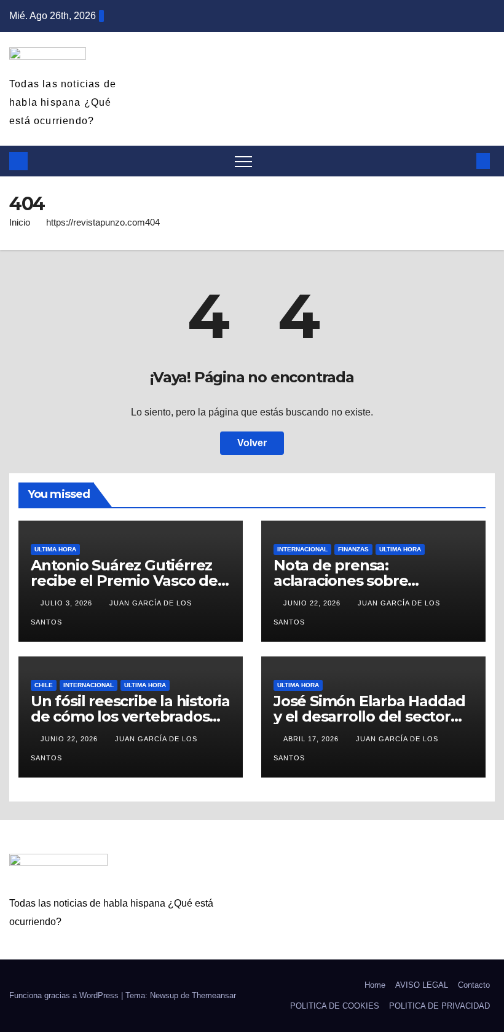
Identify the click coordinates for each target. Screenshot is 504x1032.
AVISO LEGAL (421, 985)
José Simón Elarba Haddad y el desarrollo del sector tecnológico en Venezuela (369, 716)
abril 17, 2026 (312, 738)
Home (374, 985)
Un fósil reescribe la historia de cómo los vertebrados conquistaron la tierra (130, 716)
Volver (252, 443)
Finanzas (353, 549)
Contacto (474, 985)
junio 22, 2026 (313, 603)
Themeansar (214, 995)
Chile (43, 685)
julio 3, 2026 (68, 603)
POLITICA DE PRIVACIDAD (439, 1005)
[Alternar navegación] (243, 161)
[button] (463, 161)
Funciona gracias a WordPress (65, 995)
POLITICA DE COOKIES (334, 1005)
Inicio (19, 222)
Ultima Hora (55, 549)
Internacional (302, 549)
